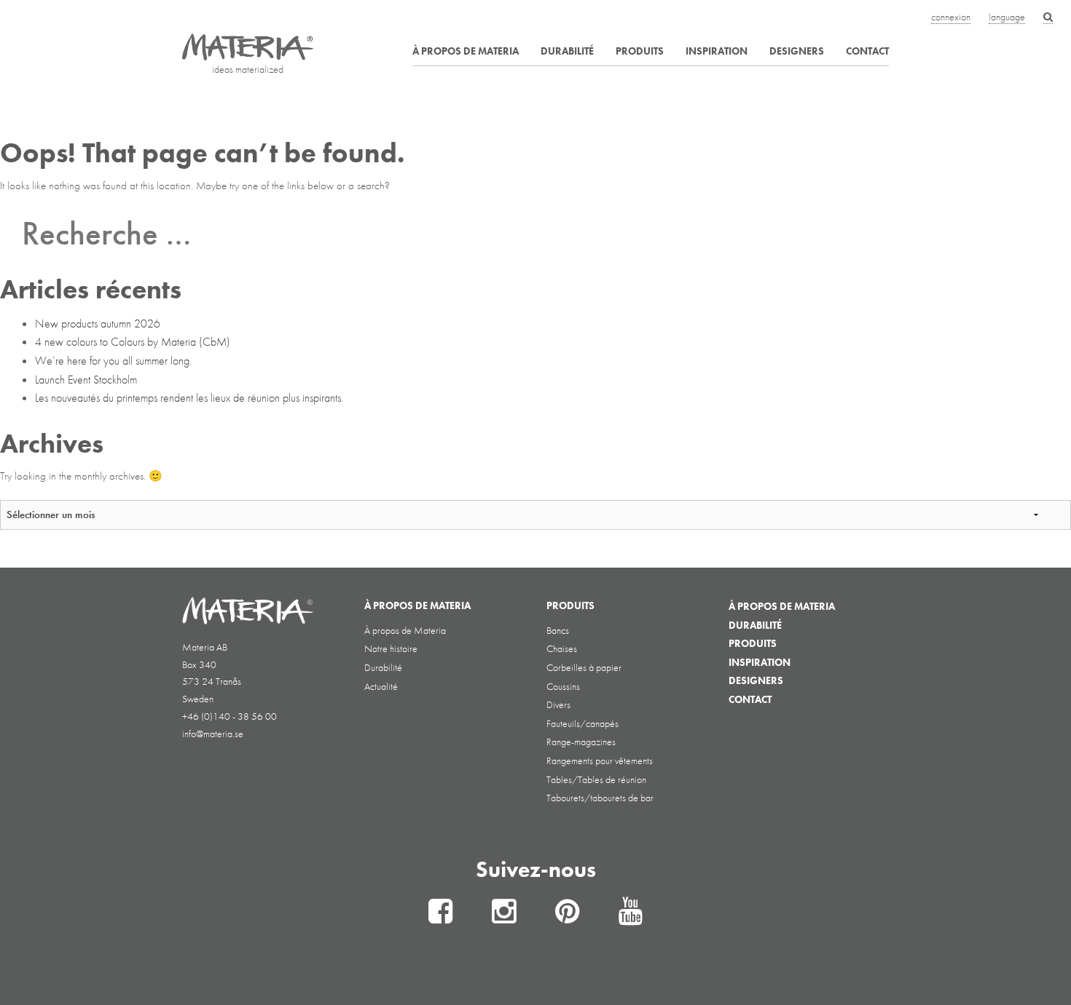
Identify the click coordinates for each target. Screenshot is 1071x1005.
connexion (950, 16)
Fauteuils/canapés (582, 723)
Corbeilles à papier (583, 667)
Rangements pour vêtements (599, 760)
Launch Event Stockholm (86, 379)
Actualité (381, 686)
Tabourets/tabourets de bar (600, 797)
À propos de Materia (465, 50)
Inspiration (717, 50)
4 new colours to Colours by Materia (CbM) (132, 341)
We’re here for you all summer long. (113, 360)
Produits (640, 50)
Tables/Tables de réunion (596, 779)
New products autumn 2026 (97, 323)
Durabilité (567, 50)
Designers (796, 50)
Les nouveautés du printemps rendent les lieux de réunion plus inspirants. (189, 397)
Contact (867, 50)
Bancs (557, 630)
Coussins (563, 686)
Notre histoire (390, 648)
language (1007, 16)
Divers (558, 704)
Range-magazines (581, 741)
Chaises (561, 648)
